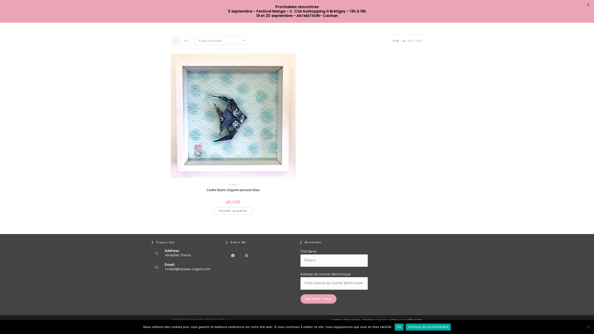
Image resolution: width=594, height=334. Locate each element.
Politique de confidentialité (428, 327)
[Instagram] (246, 255)
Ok (399, 327)
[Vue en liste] (186, 41)
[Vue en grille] (176, 41)
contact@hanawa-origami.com (187, 269)
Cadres (233, 184)
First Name (308, 251)
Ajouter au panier (233, 210)
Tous (418, 40)
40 (404, 40)
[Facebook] (233, 255)
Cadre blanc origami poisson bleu (233, 190)
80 (410, 40)
